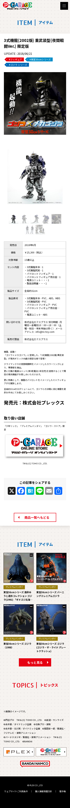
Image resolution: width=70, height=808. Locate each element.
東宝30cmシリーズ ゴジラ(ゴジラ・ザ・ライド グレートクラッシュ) (51, 647)
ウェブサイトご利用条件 (16, 791)
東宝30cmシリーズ (41, 59)
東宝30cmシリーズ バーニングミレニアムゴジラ (50, 593)
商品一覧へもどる (36, 517)
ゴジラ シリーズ (18, 64)
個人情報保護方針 (43, 791)
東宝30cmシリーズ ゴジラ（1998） (17, 645)
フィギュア (16, 59)
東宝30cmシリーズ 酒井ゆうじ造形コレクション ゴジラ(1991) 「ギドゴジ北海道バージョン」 (18, 596)
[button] (35, 209)
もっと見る (35, 662)
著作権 (62, 791)
